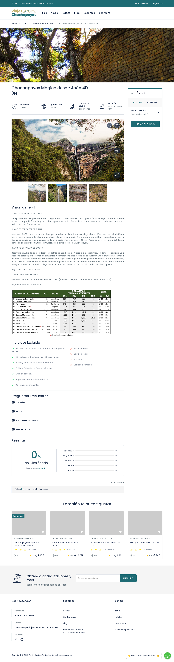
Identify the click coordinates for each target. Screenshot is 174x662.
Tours (54, 13)
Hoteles (66, 13)
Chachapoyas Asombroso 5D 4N (66, 544)
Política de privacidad (125, 629)
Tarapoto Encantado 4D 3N (144, 542)
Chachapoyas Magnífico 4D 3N (106, 544)
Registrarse (157, 3)
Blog (77, 13)
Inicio (44, 13)
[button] (117, 175)
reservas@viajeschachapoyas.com (37, 3)
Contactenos (69, 617)
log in (23, 489)
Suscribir (128, 578)
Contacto (104, 13)
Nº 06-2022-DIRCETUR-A (74, 632)
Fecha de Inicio (139, 110)
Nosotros (89, 13)
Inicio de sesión (141, 3)
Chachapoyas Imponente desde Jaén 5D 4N (27, 544)
